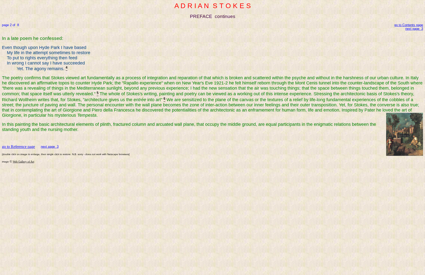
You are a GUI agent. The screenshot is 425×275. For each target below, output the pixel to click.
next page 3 (50, 146)
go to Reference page (18, 147)
